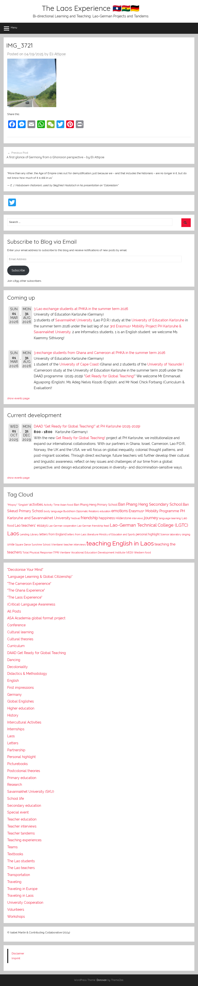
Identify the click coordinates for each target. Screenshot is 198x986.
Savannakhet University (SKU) (30, 791)
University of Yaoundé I (165, 364)
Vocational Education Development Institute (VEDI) (102, 552)
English (13, 681)
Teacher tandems (21, 833)
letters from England (52, 534)
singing (186, 534)
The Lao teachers (21, 868)
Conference (16, 625)
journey (151, 517)
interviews (137, 518)
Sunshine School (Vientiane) (47, 544)
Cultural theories (20, 639)
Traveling (14, 882)
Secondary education (24, 805)
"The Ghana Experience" (26, 590)
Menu (14, 27)
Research (14, 784)
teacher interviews (75, 544)
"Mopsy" (12, 504)
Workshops (16, 916)
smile (10, 544)
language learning (170, 518)
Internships (15, 729)
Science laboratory (170, 534)
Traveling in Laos (20, 895)
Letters (12, 743)
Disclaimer (18, 953)
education (105, 511)
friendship (89, 518)
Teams (12, 847)
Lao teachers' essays (31, 525)
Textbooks (15, 854)
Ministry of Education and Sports (117, 534)
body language (53, 511)
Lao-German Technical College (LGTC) (149, 525)
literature (92, 534)
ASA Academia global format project (36, 618)
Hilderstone (123, 518)
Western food (142, 552)
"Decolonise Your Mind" (25, 570)
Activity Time (51, 504)
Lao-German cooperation (63, 525)
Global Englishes (20, 701)
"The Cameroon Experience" (29, 584)
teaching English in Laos (120, 543)
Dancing (13, 660)
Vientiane (65, 552)
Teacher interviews (21, 826)
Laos (13, 533)
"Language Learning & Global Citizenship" (39, 577)
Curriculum (16, 646)
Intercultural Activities (24, 722)
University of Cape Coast (79, 364)
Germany (14, 694)
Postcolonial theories (23, 771)
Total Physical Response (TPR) (40, 552)
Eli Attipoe (58, 54)
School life (15, 798)
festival (75, 518)
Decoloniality (17, 667)
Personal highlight (21, 757)
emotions (119, 511)
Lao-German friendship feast (93, 525)
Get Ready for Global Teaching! (109, 376)
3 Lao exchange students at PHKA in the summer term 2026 (81, 309)
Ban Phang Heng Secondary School (150, 504)
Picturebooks (17, 764)
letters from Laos (76, 534)
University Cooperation (25, 902)
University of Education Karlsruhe (158, 320)
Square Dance (23, 544)
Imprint (16, 958)
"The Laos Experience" (24, 597)
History (12, 715)
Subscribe (18, 270)
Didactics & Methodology (27, 674)
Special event (18, 812)
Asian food (66, 504)
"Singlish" (23, 504)
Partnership (16, 750)
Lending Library (29, 534)
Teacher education (21, 819)
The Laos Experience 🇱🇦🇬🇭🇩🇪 (90, 8)
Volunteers (15, 909)
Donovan (102, 980)
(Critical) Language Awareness (31, 604)
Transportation (18, 875)
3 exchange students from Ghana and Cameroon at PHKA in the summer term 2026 (99, 353)
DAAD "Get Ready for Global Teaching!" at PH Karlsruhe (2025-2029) (87, 426)
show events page (18, 398)
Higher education (20, 708)
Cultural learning (20, 632)
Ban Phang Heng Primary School (95, 504)
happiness (107, 518)
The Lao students (21, 861)
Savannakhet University (73, 320)
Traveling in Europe (22, 889)
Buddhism (69, 511)
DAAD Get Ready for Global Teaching (36, 653)
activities (36, 504)
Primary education (21, 778)
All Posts (14, 611)
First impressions (20, 688)
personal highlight (148, 534)
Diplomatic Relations (87, 511)
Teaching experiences (24, 840)
